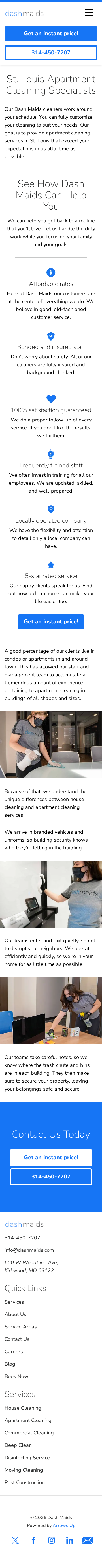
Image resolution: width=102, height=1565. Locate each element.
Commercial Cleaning (29, 1432)
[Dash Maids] (28, 13)
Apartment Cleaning (28, 1420)
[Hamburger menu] (88, 13)
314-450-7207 (22, 1237)
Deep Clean (18, 1445)
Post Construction (25, 1482)
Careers (14, 1351)
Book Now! (17, 1376)
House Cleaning (23, 1408)
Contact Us (17, 1339)
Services (14, 1302)
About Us (15, 1314)
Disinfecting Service (27, 1457)
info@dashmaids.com (29, 1250)
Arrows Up (64, 1525)
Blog (10, 1364)
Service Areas (21, 1326)
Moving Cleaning (24, 1470)
